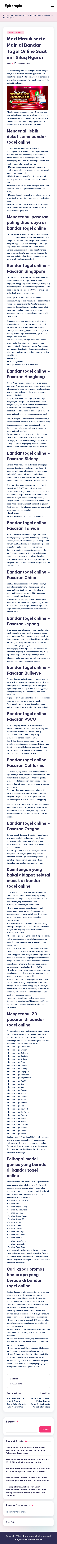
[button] (16, 1384)
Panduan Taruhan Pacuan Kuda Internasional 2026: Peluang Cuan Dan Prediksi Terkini (28, 1469)
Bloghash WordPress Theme (28, 1539)
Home (5, 15)
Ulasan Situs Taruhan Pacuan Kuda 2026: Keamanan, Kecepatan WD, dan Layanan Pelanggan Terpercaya (26, 1450)
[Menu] (52, 6)
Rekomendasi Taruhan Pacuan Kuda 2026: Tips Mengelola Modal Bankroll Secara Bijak (27, 1479)
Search (10, 1421)
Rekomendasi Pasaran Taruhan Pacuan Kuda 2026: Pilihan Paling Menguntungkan (27, 1460)
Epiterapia (13, 6)
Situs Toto (10, 1522)
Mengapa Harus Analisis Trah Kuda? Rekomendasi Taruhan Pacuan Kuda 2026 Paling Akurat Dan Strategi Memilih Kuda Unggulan (26, 1491)
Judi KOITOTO (16, 32)
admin (14, 1378)
